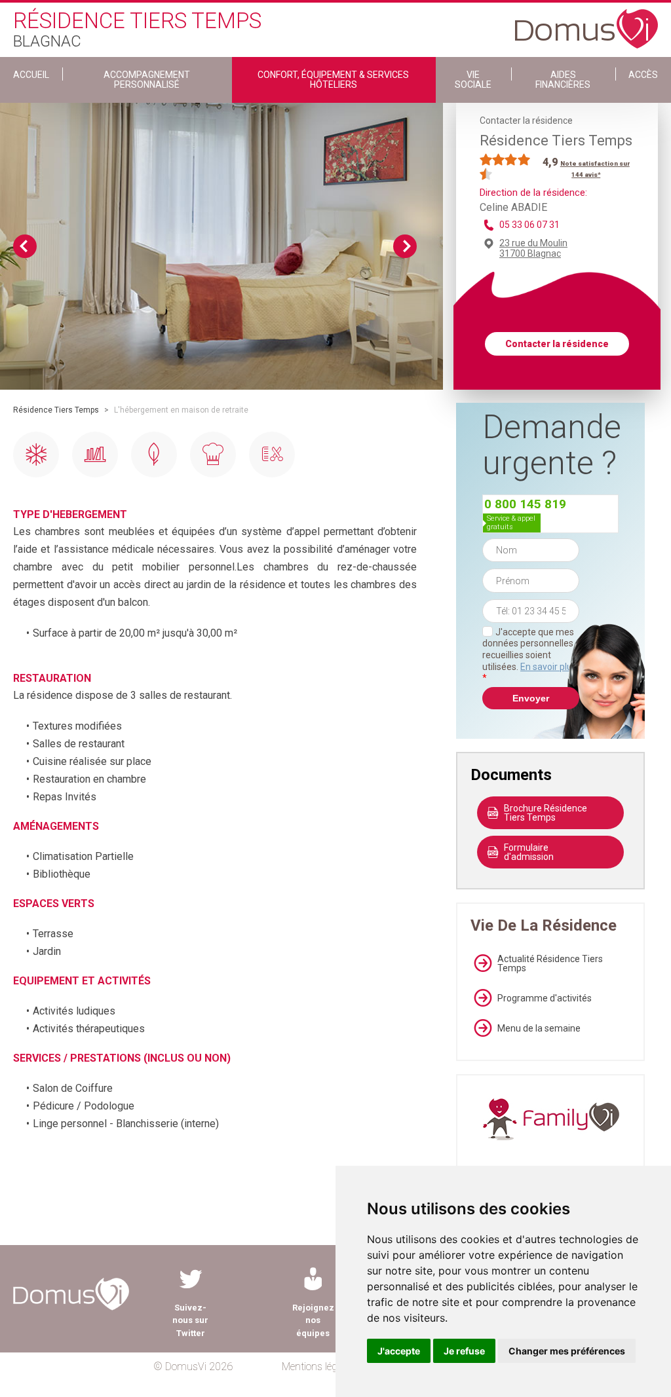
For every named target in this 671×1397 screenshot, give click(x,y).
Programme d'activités (544, 998)
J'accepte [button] (398, 1350)
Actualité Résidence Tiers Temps (550, 963)
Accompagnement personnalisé (147, 79)
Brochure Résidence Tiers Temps (545, 813)
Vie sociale (473, 79)
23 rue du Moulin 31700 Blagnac (533, 248)
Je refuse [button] (464, 1350)
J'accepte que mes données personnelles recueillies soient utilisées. (529, 655)
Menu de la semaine (539, 1028)
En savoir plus (548, 666)
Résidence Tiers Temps (56, 410)
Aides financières (562, 79)
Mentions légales (318, 1366)
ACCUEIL (31, 74)
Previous (25, 246)
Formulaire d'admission (529, 852)
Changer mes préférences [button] (566, 1350)
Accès (643, 74)
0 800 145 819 (525, 504)
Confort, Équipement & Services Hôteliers (333, 79)
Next (405, 246)
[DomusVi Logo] (586, 22)
